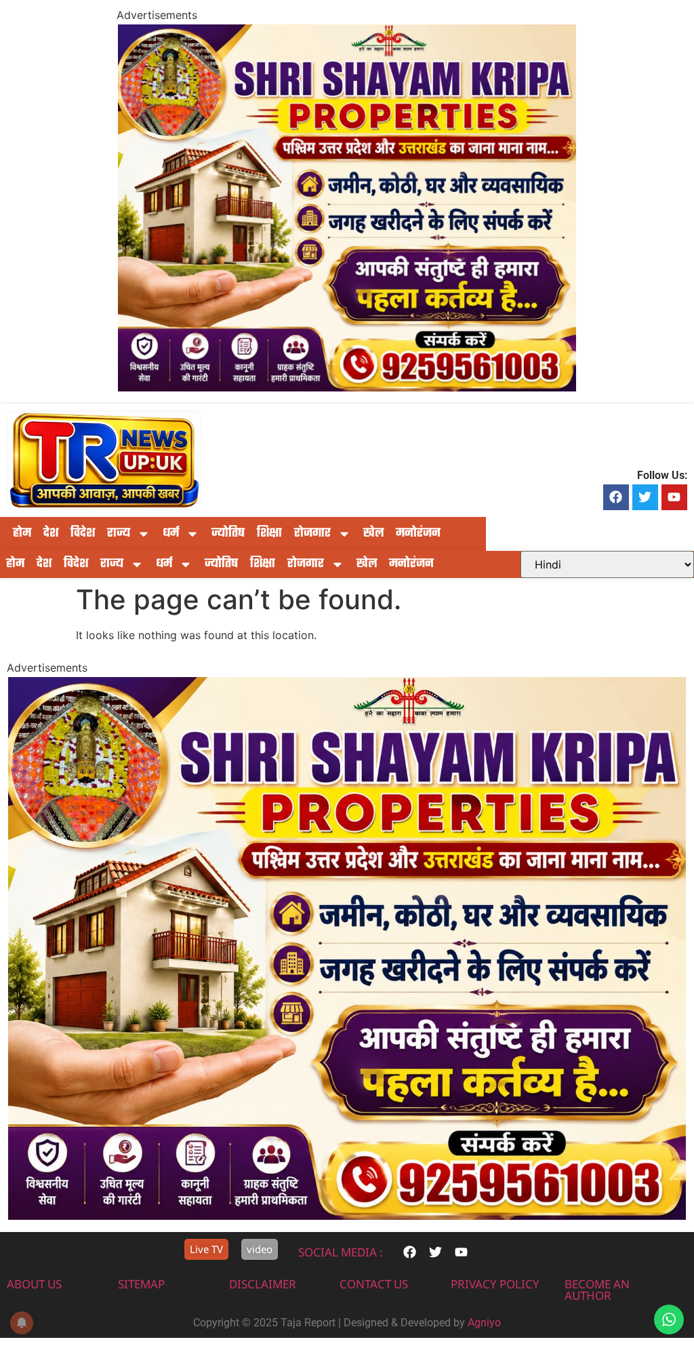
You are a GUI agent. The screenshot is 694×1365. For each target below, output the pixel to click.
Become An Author (597, 1289)
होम (22, 533)
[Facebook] (616, 497)
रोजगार (312, 533)
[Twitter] (645, 497)
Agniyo (484, 1322)
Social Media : (340, 1252)
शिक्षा (269, 533)
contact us (374, 1284)
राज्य (118, 533)
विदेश (82, 533)
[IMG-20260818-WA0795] (347, 387)
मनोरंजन (418, 533)
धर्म (171, 533)
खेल (373, 533)
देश (50, 533)
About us (34, 1284)
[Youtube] (674, 497)
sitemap (141, 1284)
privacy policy (495, 1284)
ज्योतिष (228, 533)
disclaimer (262, 1284)
